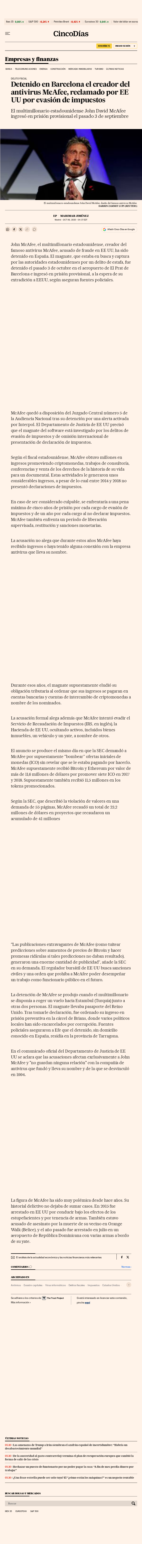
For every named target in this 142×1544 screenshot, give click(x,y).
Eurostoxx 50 (91, 21)
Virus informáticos (55, 1285)
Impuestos (93, 1285)
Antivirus (16, 1285)
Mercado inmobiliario (80, 69)
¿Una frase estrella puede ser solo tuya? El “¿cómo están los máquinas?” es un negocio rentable (73, 1477)
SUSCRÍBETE (104, 46)
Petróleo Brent (61, 21)
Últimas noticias (115, 69)
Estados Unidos (111, 1285)
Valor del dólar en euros (125, 21)
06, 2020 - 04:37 (75, 220)
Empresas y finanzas (31, 59)
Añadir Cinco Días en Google (121, 229)
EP (55, 216)
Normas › (126, 1266)
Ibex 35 (9, 21)
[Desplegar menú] (7, 33)
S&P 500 (33, 21)
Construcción (57, 69)
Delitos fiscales (77, 1285)
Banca (9, 69)
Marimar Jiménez (74, 216)
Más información (20, 1302)
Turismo (99, 69)
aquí (87, 1302)
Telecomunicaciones (26, 69)
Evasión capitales (33, 1285)
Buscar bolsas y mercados (23, 1493)
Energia (44, 69)
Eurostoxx (21, 1511)
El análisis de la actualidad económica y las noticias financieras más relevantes (59, 1257)
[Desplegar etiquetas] (128, 1284)
